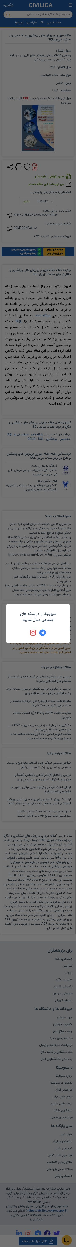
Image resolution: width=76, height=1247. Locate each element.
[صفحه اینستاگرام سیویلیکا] (33, 632)
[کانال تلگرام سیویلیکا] (42, 632)
